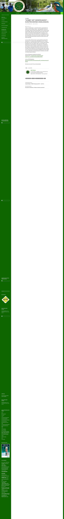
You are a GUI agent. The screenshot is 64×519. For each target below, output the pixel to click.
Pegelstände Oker (4, 402)
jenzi (2, 481)
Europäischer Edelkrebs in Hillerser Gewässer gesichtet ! (35, 87)
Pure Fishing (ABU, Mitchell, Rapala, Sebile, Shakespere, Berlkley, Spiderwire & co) (5, 432)
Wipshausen (4, 496)
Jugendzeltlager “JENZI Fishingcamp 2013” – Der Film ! (34, 83)
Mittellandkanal (7, 485)
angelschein (6, 463)
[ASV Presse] (28, 72)
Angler (2, 464)
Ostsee (2, 491)
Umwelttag (3, 495)
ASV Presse (33, 70)
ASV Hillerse (4, 465)
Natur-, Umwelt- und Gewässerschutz (38, 13)
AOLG (4, 464)
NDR (44, 78)
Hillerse (4, 477)
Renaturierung (5, 491)
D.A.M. (2, 416)
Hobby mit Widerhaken (39, 78)
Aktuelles (29, 13)
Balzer (2, 412)
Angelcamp (7, 462)
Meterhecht (3, 485)
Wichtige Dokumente (5, 25)
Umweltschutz (6, 494)
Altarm (2, 462)
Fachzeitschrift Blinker (4, 418)
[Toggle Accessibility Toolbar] (2, 7)
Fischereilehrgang (24, 13)
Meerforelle (8, 484)
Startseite (17, 13)
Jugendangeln (4, 482)
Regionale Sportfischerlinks (4, 38)
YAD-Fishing (3, 439)
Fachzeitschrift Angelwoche (5, 417)
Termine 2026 (48, 13)
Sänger (3, 435)
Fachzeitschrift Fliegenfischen (6, 424)
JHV (3, 481)
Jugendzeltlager (4, 483)
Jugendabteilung (4, 27)
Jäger (8, 483)
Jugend (5, 481)
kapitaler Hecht (4, 484)
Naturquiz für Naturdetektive (4, 30)
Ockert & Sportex (4, 430)
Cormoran (3, 415)
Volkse (6, 495)
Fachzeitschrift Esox (4, 421)
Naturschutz (5, 488)
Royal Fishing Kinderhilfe (5, 434)
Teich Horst (3, 492)
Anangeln (4, 462)
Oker (3, 490)
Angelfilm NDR (28, 78)
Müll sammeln (4, 486)
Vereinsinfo (3, 23)
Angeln (33, 78)
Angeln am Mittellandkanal (4, 17)
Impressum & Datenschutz (55, 13)
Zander (7, 496)
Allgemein (27, 18)
